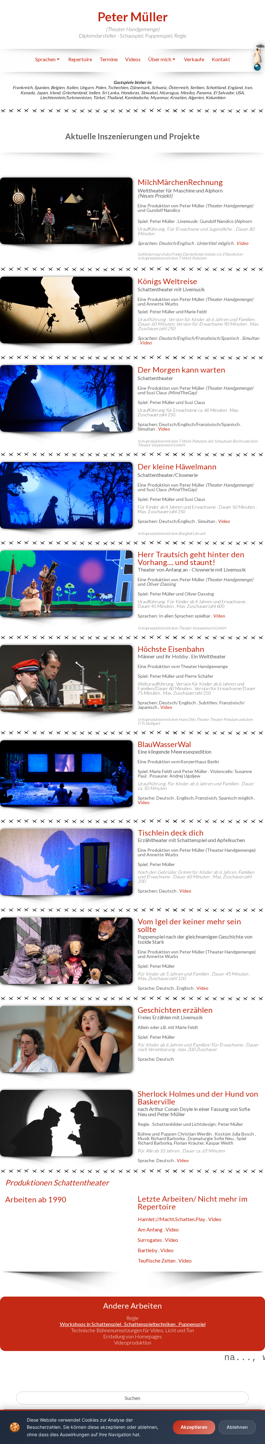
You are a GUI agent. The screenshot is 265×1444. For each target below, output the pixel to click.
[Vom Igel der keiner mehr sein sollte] (66, 951)
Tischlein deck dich (171, 832)
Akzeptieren (194, 1427)
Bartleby (147, 1250)
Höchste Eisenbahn (171, 648)
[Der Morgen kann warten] (66, 398)
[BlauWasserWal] (66, 773)
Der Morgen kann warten (181, 369)
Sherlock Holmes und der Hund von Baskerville (198, 1097)
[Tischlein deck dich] (66, 862)
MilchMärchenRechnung (180, 182)
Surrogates (150, 1240)
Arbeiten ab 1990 (35, 1199)
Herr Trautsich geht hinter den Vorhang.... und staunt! (191, 558)
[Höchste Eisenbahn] (66, 678)
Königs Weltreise (167, 281)
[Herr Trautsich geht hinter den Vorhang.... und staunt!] (66, 583)
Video (146, 342)
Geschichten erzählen (175, 1009)
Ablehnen (237, 1427)
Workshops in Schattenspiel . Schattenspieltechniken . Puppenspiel (133, 1324)
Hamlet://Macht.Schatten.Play (171, 1219)
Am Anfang (150, 1229)
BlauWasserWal (164, 744)
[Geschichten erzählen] (66, 1039)
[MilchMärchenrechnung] (66, 211)
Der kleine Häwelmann (177, 466)
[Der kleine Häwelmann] (66, 495)
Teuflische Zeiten (156, 1260)
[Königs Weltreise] (66, 310)
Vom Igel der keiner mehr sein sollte (189, 925)
